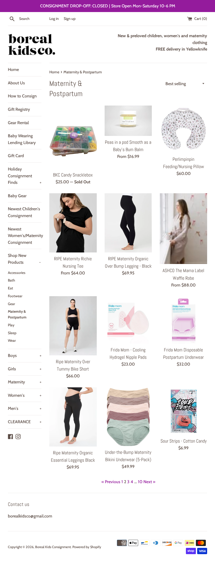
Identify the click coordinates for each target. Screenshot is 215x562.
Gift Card (16, 155)
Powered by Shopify (86, 547)
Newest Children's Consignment (24, 212)
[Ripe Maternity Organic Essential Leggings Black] (73, 417)
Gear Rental (18, 122)
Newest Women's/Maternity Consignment (24, 236)
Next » (149, 481)
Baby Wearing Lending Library (22, 139)
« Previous (110, 481)
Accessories (16, 273)
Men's (24, 408)
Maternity (24, 381)
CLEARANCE (24, 421)
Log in (54, 18)
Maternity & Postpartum (17, 314)
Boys (24, 355)
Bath (11, 280)
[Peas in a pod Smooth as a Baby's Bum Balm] (128, 121)
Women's (24, 395)
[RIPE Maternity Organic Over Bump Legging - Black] (128, 222)
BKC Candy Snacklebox (73, 175)
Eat (10, 288)
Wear (12, 340)
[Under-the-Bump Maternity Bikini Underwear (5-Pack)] (128, 416)
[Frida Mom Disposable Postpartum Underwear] (183, 320)
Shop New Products (24, 259)
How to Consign (22, 95)
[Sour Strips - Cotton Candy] (183, 411)
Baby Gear (17, 195)
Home (13, 69)
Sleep (12, 333)
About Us (16, 82)
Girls (24, 368)
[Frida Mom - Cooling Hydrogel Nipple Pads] (128, 320)
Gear (11, 304)
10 (140, 481)
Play (11, 325)
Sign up (70, 18)
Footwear (15, 296)
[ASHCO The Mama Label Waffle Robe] (183, 228)
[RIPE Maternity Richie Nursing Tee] (73, 222)
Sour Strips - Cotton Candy (183, 441)
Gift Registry (19, 109)
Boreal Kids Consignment (53, 547)
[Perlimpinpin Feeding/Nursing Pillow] (183, 129)
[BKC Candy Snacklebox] (73, 137)
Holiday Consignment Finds (24, 176)
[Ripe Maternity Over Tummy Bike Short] (73, 325)
